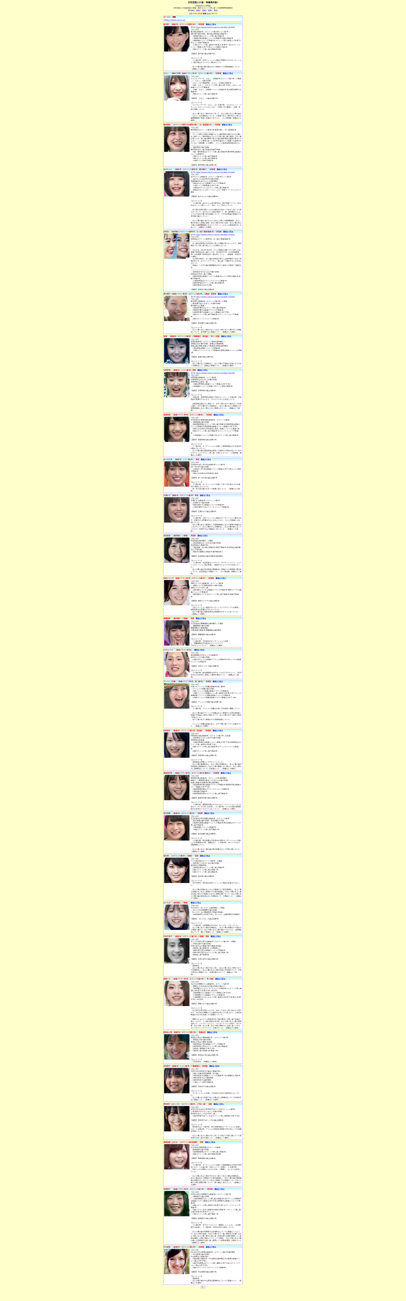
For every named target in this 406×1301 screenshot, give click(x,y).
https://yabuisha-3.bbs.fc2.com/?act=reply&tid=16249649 (215, 27)
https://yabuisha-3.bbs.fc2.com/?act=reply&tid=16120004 (215, 172)
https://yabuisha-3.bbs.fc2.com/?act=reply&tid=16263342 (215, 373)
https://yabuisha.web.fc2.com (175, 20)
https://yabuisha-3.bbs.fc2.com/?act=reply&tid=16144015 (215, 234)
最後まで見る (211, 24)
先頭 (190, 13)
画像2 (198, 10)
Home (209, 13)
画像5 (210, 10)
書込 (215, 10)
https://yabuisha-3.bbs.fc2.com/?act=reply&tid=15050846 (215, 297)
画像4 (204, 10)
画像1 (192, 10)
